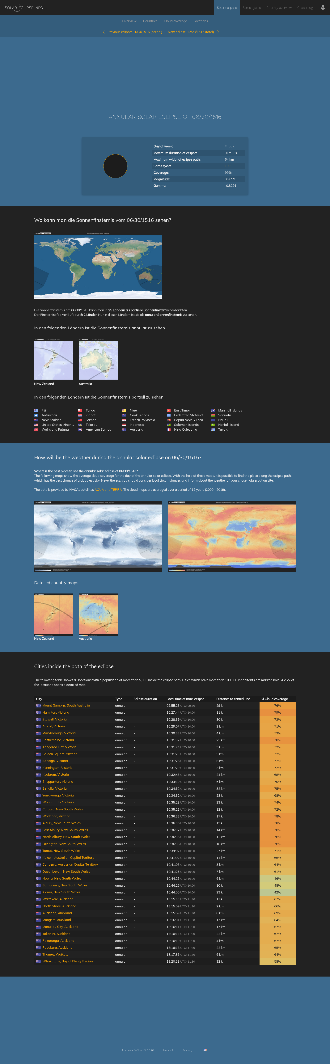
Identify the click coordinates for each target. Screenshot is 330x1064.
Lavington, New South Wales (64, 844)
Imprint (168, 1050)
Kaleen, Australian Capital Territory (68, 857)
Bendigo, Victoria (55, 761)
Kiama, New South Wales (61, 892)
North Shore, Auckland (59, 906)
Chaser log (305, 8)
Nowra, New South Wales (61, 878)
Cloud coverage (175, 21)
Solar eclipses (227, 8)
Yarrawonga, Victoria (58, 795)
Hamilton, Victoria (55, 712)
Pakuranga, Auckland (58, 941)
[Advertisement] (165, 69)
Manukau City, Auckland (60, 927)
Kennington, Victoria (57, 768)
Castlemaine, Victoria (58, 740)
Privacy (187, 1050)
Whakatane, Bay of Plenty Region (67, 961)
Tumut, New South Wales (61, 851)
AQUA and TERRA (108, 490)
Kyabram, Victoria (55, 774)
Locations (200, 21)
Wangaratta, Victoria (58, 802)
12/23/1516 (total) (192, 32)
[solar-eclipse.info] (23, 7)
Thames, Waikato (55, 954)
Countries (150, 21)
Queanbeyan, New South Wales (66, 871)
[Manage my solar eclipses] (323, 7)
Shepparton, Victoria (57, 781)
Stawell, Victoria (54, 719)
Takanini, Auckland (56, 934)
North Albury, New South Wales (66, 837)
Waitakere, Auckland (57, 899)
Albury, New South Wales (61, 823)
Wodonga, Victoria (56, 816)
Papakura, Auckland (57, 947)
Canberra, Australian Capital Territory (70, 864)
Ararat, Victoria (53, 726)
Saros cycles (252, 8)
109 (228, 166)
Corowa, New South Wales (62, 809)
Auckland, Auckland (57, 913)
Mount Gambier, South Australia (66, 705)
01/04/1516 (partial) (135, 32)
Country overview (279, 8)
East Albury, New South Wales (65, 830)
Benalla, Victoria (54, 788)
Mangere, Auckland (56, 920)
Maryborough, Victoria (59, 733)
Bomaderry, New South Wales (64, 885)
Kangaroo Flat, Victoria (59, 747)
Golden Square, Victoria (59, 754)
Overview (129, 21)
